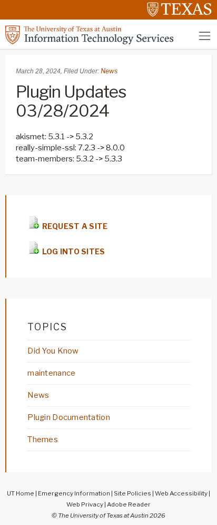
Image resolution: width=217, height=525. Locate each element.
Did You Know (52, 351)
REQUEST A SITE (73, 226)
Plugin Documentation (68, 417)
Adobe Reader (129, 504)
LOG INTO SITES (72, 251)
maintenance (51, 373)
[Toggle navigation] (204, 36)
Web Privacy (84, 504)
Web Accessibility (181, 493)
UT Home (20, 493)
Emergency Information (74, 493)
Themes (42, 439)
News (109, 71)
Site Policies (132, 493)
